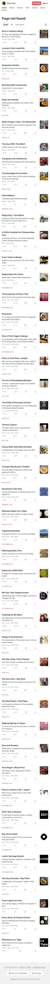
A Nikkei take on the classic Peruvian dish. (18, 450)
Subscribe (36, 3)
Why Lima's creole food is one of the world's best (16, 794)
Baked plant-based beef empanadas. (16, 277)
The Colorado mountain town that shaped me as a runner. (18, 52)
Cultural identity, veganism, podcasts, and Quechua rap (18, 860)
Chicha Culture (9, 425)
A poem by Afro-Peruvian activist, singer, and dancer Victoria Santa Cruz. (18, 219)
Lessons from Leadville (13, 48)
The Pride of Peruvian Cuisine (16, 402)
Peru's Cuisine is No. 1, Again (16, 790)
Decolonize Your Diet (12, 489)
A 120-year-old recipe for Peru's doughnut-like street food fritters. (19, 318)
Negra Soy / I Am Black (13, 215)
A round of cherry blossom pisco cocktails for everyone (18, 727)
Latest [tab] (5, 25)
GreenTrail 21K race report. (12, 88)
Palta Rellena (8, 195)
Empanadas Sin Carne (12, 274)
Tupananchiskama (11, 531)
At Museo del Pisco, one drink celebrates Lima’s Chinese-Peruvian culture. (18, 239)
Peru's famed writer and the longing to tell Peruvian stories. (19, 126)
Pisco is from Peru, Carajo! (15, 358)
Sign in (45, 3)
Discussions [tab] (19, 25)
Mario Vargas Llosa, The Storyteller (19, 122)
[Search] (45, 24)
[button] (4, 7)
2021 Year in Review (11, 812)
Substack (13, 979)
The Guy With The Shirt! (13, 144)
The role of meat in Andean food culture (18, 662)
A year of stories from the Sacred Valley (17, 554)
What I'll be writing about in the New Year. (18, 297)
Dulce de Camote (10, 99)
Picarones (7, 314)
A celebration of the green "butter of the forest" (18, 882)
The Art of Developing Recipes (16, 380)
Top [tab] (11, 25)
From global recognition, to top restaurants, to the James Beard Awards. (19, 406)
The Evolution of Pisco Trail (15, 294)
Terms (28, 967)
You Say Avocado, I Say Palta (16, 878)
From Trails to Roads (12, 257)
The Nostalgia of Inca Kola (14, 173)
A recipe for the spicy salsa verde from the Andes (19, 574)
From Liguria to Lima (12, 900)
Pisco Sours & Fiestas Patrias (16, 917)
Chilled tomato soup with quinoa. (15, 68)
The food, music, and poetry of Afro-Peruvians (16, 771)
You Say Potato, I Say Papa (14, 701)
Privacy (22, 967)
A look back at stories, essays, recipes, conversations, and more (17, 816)
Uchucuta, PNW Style (12, 570)
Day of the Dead (9, 834)
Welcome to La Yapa (11, 940)
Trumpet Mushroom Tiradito (15, 467)
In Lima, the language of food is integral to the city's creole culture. (19, 35)
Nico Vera (11, 39)
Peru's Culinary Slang (12, 31)
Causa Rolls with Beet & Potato (17, 447)
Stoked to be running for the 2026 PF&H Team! (18, 261)
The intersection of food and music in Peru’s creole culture (19, 641)
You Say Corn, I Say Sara (13, 679)
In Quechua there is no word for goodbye (18, 534)
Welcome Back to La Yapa (14, 511)
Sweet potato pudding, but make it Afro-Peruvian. (18, 104)
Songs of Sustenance (12, 637)
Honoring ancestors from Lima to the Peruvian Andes (17, 838)
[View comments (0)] (15, 204)
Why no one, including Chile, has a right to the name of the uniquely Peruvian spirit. (19, 362)
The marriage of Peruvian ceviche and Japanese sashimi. (17, 471)
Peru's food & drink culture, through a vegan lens (17, 944)
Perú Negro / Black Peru (13, 767)
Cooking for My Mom (12, 615)
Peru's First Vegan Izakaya (15, 336)
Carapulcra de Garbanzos (14, 158)
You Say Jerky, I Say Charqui (15, 659)
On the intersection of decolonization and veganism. (18, 493)
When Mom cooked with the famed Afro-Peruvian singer (18, 749)
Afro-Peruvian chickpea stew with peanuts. (19, 162)
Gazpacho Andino (10, 65)
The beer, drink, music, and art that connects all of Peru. (16, 429)
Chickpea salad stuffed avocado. (14, 198)
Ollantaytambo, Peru (12, 550)
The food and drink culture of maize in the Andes (18, 683)
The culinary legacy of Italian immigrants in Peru (19, 904)
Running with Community (14, 85)
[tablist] (13, 24)
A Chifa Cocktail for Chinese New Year (18, 233)
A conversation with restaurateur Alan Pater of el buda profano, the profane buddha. (19, 340)
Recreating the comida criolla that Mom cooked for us (17, 619)
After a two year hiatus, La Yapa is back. (17, 514)
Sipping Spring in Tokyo (13, 723)
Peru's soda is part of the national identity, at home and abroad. (18, 177)
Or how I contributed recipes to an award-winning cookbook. (18, 384)
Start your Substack (19, 973)
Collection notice (39, 967)
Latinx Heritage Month (13, 856)
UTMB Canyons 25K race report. (15, 147)
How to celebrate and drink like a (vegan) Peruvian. (18, 921)
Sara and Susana (10, 745)
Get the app (36, 973)
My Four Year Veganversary (15, 592)
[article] (25, 37)
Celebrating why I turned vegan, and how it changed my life (19, 596)
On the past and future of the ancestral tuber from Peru (17, 705)
